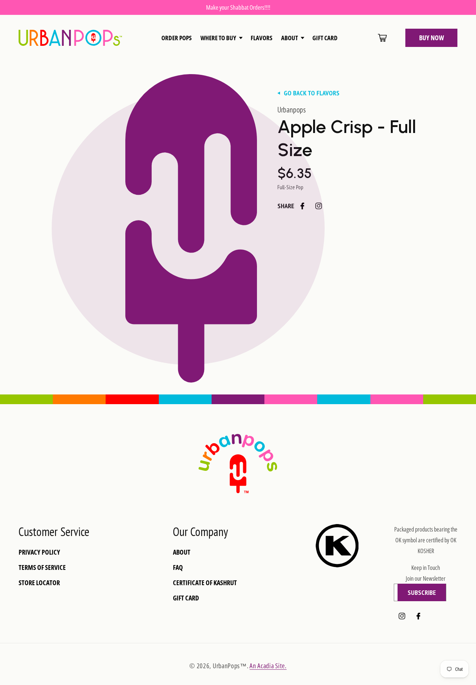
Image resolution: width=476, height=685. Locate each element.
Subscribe (422, 592)
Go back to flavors (312, 93)
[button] (221, 38)
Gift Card (186, 598)
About (181, 552)
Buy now (431, 37)
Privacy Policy (39, 552)
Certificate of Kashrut (205, 582)
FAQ (178, 567)
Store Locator (39, 582)
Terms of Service (42, 567)
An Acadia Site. (268, 665)
